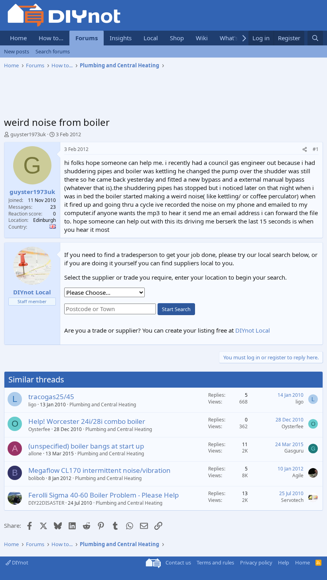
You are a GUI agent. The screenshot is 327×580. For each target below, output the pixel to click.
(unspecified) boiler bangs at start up (86, 446)
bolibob (36, 478)
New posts (16, 51)
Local (151, 38)
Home (18, 38)
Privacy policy (256, 562)
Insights (121, 38)
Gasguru (293, 450)
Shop (177, 38)
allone (35, 453)
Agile (297, 475)
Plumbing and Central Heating (102, 404)
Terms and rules (215, 562)
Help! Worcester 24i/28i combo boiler (86, 421)
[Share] (304, 149)
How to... (51, 38)
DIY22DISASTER (46, 503)
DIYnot (19, 562)
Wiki (202, 38)
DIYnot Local (252, 330)
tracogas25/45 (51, 396)
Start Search (176, 309)
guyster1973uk (28, 134)
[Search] (315, 38)
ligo (32, 404)
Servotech (292, 500)
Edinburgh (44, 220)
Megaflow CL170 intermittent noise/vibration (99, 470)
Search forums (52, 51)
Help (283, 562)
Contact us (178, 562)
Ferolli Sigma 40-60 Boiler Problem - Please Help (103, 495)
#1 (316, 149)
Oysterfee (39, 429)
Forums (86, 38)
